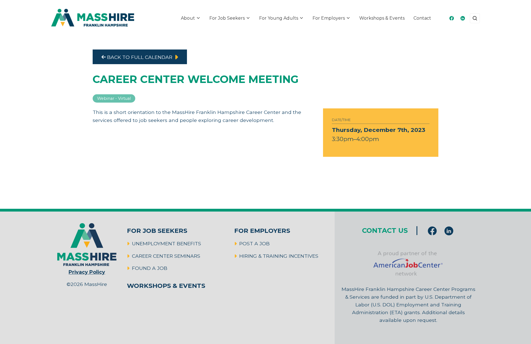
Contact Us (385, 230)
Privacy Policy (87, 272)
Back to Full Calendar (139, 57)
